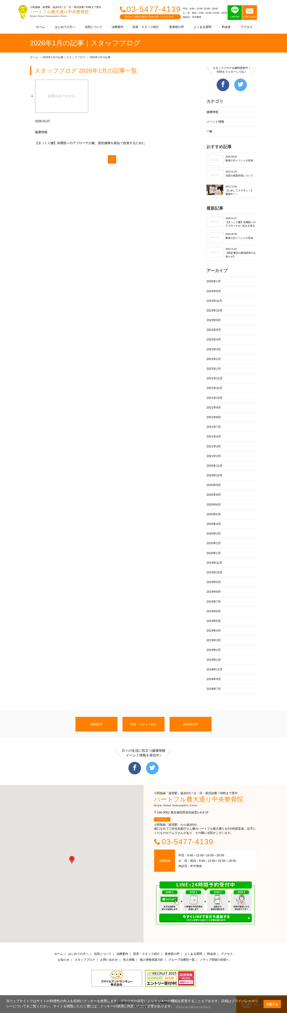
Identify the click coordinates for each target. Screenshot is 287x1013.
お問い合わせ (109, 959)
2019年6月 (214, 611)
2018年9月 (214, 679)
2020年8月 (214, 494)
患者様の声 (176, 27)
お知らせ (64, 959)
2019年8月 (214, 591)
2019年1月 (214, 659)
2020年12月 (214, 465)
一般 (209, 131)
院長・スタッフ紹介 (146, 27)
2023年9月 (214, 320)
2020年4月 (214, 524)
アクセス (247, 27)
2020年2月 (214, 543)
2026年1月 (214, 281)
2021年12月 (214, 378)
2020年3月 (214, 533)
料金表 (226, 27)
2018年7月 (214, 688)
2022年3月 (214, 349)
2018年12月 (214, 669)
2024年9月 (214, 291)
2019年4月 (214, 630)
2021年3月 (214, 446)
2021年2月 (214, 456)
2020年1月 (214, 553)
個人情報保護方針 (151, 959)
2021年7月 (214, 426)
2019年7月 (214, 601)
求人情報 (129, 959)
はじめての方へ (65, 27)
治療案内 (117, 27)
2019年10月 (214, 572)
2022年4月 (214, 339)
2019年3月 (214, 640)
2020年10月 (214, 475)
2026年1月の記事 (100, 57)
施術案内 (96, 724)
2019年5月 (214, 621)
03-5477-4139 (153, 9)
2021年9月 (214, 407)
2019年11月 (214, 562)
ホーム (40, 27)
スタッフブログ (85, 959)
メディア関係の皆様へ (214, 959)
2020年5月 (214, 514)
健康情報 (212, 112)
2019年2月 (214, 650)
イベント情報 (215, 121)
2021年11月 (214, 388)
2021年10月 (214, 397)
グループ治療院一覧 (181, 959)
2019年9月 (214, 582)
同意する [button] (272, 1004)
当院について (93, 27)
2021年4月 (214, 436)
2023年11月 (214, 300)
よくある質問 (202, 27)
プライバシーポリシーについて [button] (193, 1006)
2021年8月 (214, 417)
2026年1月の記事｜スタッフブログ (63, 57)
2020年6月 (214, 504)
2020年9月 (214, 485)
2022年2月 (214, 359)
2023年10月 (214, 310)
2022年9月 (214, 329)
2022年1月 (214, 368)
